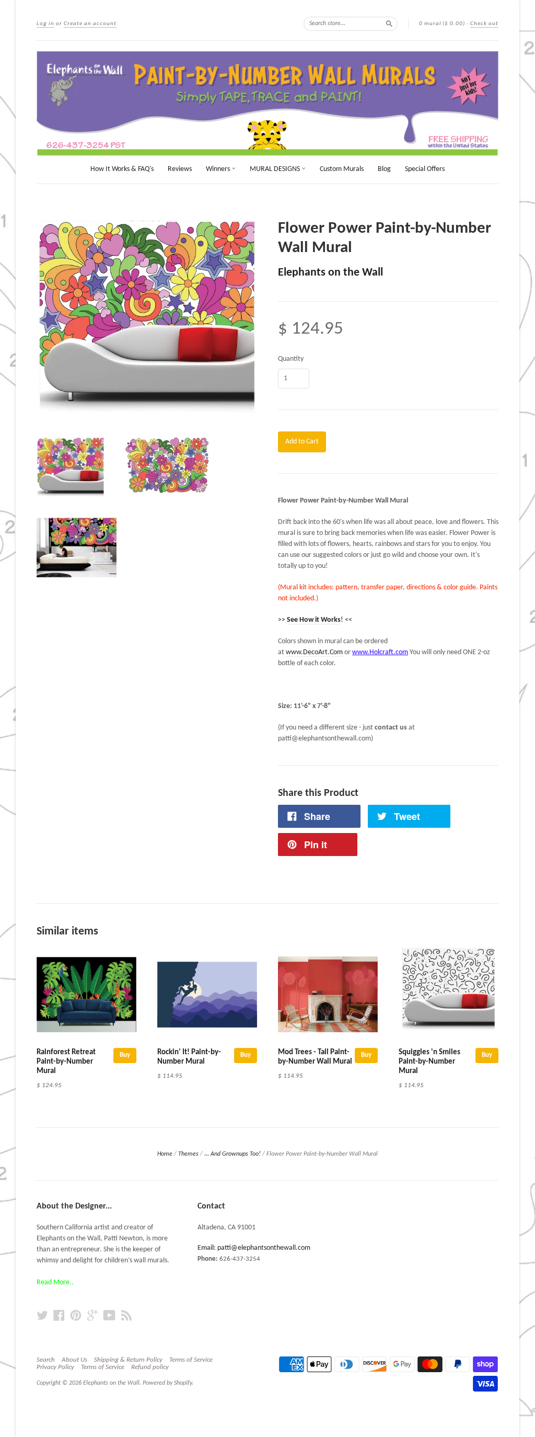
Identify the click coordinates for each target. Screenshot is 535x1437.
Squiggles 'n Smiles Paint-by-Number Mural (429, 1061)
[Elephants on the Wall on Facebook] (59, 1316)
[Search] (389, 23)
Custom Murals (342, 169)
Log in (45, 24)
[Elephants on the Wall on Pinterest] (76, 1316)
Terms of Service (191, 1359)
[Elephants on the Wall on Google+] (92, 1316)
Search (46, 1359)
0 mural (442, 24)
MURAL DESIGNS (275, 169)
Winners (218, 169)
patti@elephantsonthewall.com (263, 1248)
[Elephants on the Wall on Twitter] (42, 1316)
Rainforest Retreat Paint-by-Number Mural (66, 1061)
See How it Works (314, 620)
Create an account (90, 24)
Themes (188, 1154)
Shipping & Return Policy (128, 1359)
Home (164, 1154)
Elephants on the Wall (330, 272)
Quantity (291, 359)
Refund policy (150, 1367)
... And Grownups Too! (232, 1154)
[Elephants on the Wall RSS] (126, 1316)
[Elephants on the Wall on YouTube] (109, 1316)
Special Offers (425, 169)
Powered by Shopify (167, 1383)
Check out (484, 24)
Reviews (180, 169)
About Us (74, 1359)
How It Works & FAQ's (122, 169)
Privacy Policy (55, 1367)
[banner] (267, 103)
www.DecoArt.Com (314, 652)
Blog (384, 169)
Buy (125, 1055)
